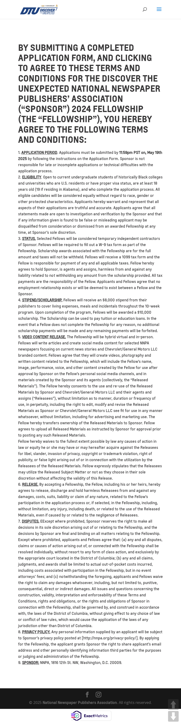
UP (173, 704)
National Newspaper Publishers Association (80, 702)
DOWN (173, 716)
